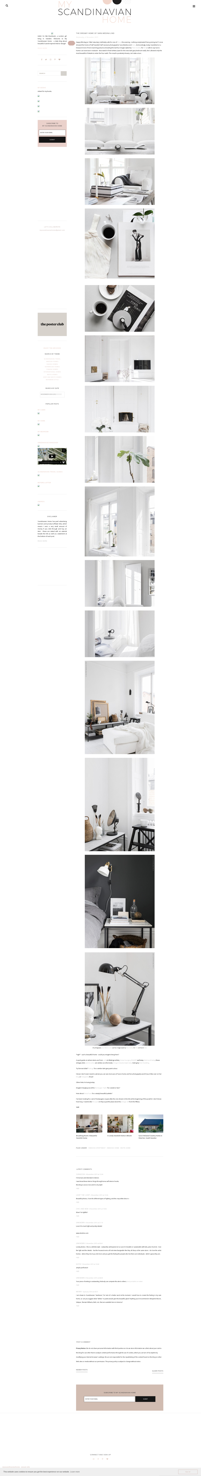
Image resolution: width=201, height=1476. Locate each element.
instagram (84, 1077)
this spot (95, 1102)
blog (77, 1077)
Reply (77, 1188)
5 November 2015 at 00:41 (94, 1243)
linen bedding (144, 1063)
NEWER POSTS (82, 1370)
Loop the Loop (83, 1195)
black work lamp (149, 1060)
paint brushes (90, 1063)
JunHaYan (80, 1174)
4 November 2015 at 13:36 (99, 1195)
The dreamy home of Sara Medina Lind (95, 33)
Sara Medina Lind (106, 1048)
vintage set (125, 1102)
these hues (88, 1093)
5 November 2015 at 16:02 (90, 1264)
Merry (79, 1292)
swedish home (113, 1148)
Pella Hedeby (136, 48)
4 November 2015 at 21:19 (94, 1223)
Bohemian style (52, 379)
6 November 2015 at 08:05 (94, 1278)
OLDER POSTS (157, 1371)
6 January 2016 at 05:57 (90, 1292)
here (133, 45)
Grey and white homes (52, 377)
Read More (42, 48)
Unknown (80, 1223)
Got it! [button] (187, 1472)
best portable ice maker (135, 1281)
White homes (52, 374)
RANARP (134, 1060)
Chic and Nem (82, 1209)
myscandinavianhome (11, 1467)
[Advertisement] (52, 186)
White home (125, 1148)
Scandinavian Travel (52, 359)
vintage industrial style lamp (122, 1063)
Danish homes (52, 364)
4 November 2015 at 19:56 (98, 1209)
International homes (52, 372)
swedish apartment (97, 1148)
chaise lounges (125, 1060)
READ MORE (42, 541)
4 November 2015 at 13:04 (94, 1174)
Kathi (78, 1264)
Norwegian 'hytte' (101, 1088)
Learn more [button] (75, 1472)
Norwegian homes (52, 366)
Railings (90, 1068)
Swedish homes (52, 361)
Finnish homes (52, 369)
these (119, 42)
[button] (71, 43)
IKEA (145, 48)
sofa (104, 1060)
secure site (25, 1467)
